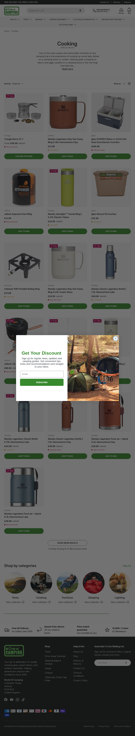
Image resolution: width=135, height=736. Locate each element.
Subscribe (42, 382)
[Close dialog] (115, 338)
